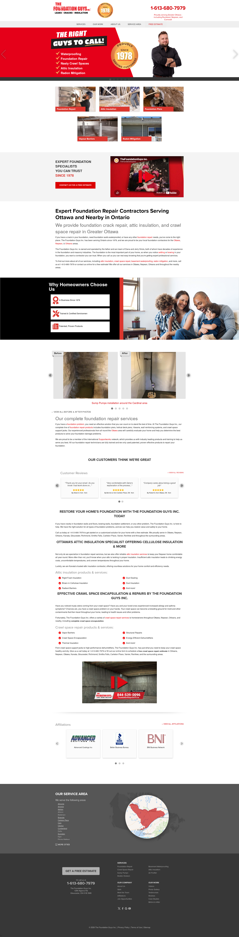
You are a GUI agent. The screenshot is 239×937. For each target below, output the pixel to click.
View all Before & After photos (72, 411)
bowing (171, 252)
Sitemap (147, 927)
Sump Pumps (122, 872)
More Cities (64, 844)
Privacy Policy (123, 927)
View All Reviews (176, 472)
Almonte (61, 804)
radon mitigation (161, 261)
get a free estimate (80, 871)
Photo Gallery (154, 889)
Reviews (152, 895)
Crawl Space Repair (125, 869)
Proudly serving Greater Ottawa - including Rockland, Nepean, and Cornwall (168, 17)
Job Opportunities (124, 899)
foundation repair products (81, 427)
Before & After (154, 902)
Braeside (61, 817)
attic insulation (107, 261)
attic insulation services (137, 554)
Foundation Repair (74, 58)
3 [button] (117, 79)
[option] (119, 52)
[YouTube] (129, 908)
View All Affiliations (173, 724)
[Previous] (57, 743)
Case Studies (154, 899)
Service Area (134, 24)
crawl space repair (122, 261)
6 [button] (129, 79)
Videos (151, 886)
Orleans (69, 243)
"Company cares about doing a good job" (159, 484)
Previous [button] (5, 54)
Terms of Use (136, 927)
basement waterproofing (142, 261)
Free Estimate (156, 24)
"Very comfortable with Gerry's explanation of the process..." (119, 484)
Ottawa (177, 240)
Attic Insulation (72, 68)
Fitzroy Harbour (64, 839)
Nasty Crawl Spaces (75, 63)
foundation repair (144, 237)
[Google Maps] (126, 908)
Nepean (58, 243)
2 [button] (114, 79)
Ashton (60, 809)
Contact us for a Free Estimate (75, 185)
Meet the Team (123, 892)
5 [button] (125, 79)
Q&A (119, 889)
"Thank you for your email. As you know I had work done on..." (79, 484)
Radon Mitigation (73, 73)
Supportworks (105, 439)
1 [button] (110, 79)
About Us (115, 24)
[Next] (182, 743)
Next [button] (233, 54)
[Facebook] (122, 908)
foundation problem (75, 424)
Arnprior (61, 806)
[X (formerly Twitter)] (119, 908)
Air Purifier (153, 872)
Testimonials (153, 892)
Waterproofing (71, 54)
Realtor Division (123, 876)
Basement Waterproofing (159, 866)
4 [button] (121, 79)
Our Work (98, 24)
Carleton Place (63, 820)
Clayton (61, 825)
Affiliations (121, 895)
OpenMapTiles (144, 837)
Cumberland (62, 828)
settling (161, 252)
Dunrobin (61, 834)
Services (80, 24)
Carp (59, 823)
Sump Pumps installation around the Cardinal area (119, 403)
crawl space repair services (117, 617)
